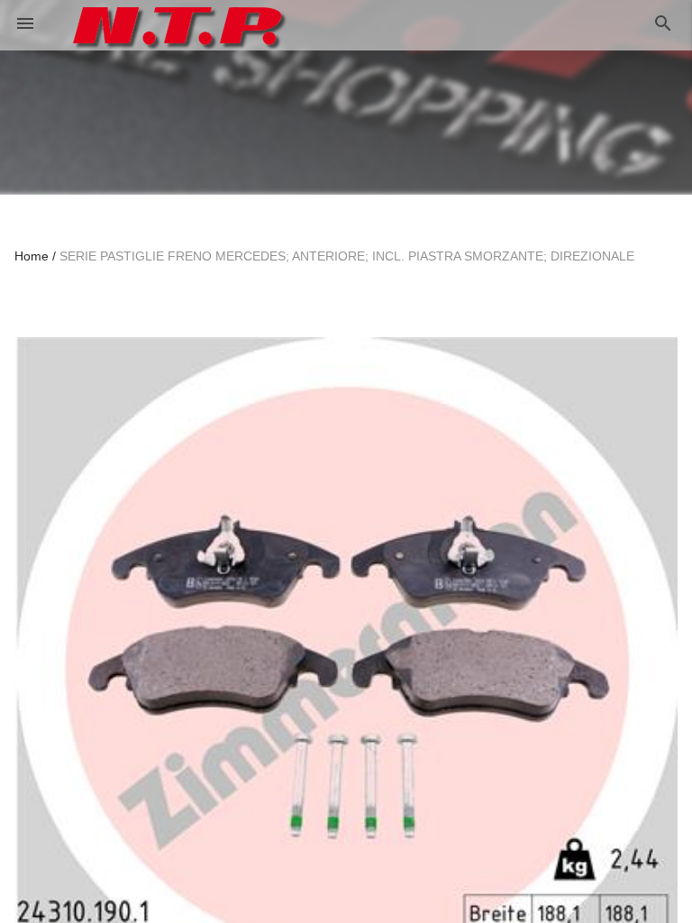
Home (31, 256)
